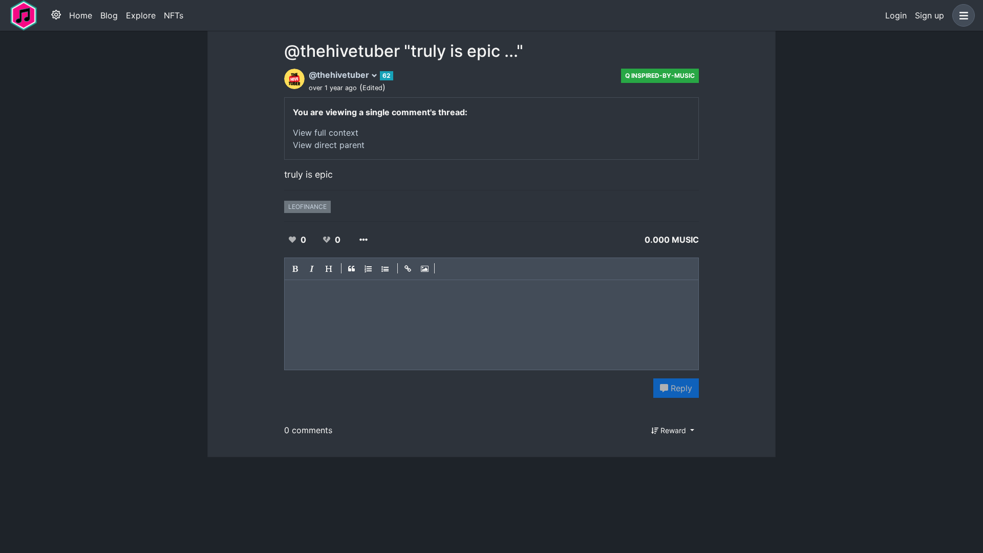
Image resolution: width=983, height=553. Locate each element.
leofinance (307, 206)
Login (896, 15)
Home (80, 15)
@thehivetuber (340, 75)
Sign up (929, 15)
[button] (961, 15)
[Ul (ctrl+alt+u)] (385, 269)
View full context (325, 132)
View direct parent (329, 145)
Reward (673, 430)
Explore (141, 15)
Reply (680, 388)
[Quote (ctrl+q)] (352, 269)
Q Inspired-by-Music (660, 75)
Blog (109, 15)
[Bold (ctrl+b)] (295, 269)
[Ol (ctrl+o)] (368, 269)
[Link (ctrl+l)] (408, 269)
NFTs (173, 15)
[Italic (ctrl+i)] (312, 269)
